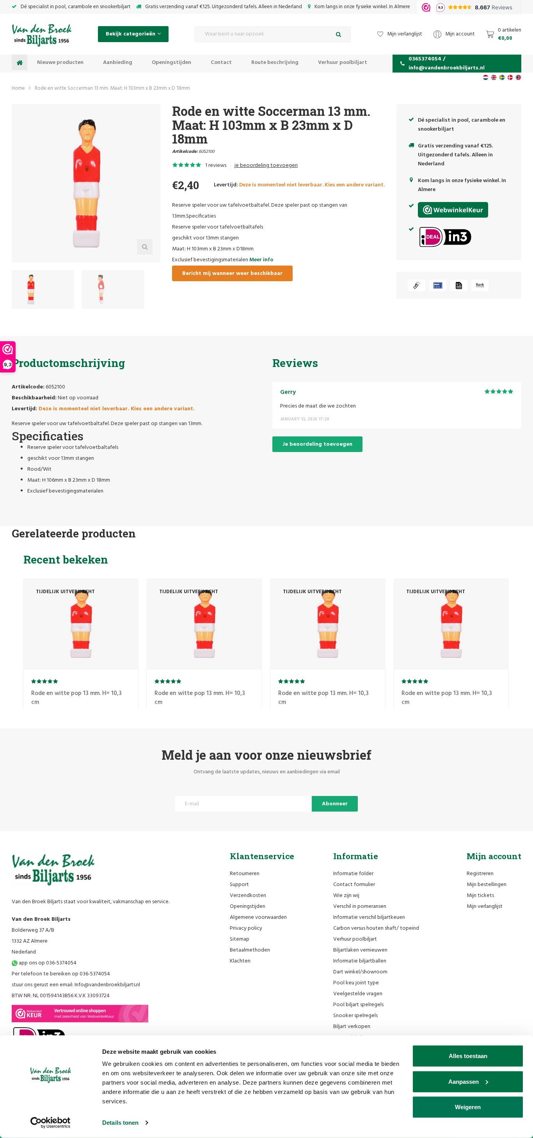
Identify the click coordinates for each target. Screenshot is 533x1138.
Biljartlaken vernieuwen (360, 950)
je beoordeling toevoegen (266, 165)
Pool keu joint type (356, 982)
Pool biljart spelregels (358, 1004)
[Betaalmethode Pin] (437, 285)
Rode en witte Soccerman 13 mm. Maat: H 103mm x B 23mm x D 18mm (112, 88)
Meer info (261, 259)
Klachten (240, 961)
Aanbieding (117, 62)
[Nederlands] (486, 77)
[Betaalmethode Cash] (416, 285)
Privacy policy (246, 928)
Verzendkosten (248, 895)
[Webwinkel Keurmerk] (80, 1014)
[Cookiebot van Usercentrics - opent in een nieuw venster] (50, 1123)
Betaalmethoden (250, 950)
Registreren (480, 873)
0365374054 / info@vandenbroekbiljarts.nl (447, 64)
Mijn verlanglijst (485, 906)
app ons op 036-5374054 (47, 963)
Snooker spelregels (355, 1015)
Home (18, 88)
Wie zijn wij (346, 895)
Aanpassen (463, 1081)
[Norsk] (518, 77)
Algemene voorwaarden (258, 917)
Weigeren (468, 1107)
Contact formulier (354, 884)
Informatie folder (353, 873)
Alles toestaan (468, 1056)
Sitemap (239, 939)
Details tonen (120, 1122)
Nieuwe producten (60, 62)
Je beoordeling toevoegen (317, 444)
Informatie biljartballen (359, 961)
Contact (221, 62)
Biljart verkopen (351, 1026)
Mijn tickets (480, 895)
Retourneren (244, 873)
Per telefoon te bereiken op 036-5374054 (61, 974)
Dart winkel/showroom (360, 972)
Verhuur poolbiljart (342, 62)
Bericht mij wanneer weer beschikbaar (232, 273)
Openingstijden (171, 62)
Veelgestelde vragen (357, 993)
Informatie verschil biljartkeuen (369, 917)
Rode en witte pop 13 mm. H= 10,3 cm (76, 698)
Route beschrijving (274, 62)
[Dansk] (510, 77)
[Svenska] (502, 77)
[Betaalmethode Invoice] (458, 285)
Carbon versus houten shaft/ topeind (376, 928)
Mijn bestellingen (486, 884)
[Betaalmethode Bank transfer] (480, 285)
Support (239, 884)
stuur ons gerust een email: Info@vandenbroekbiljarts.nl (76, 984)
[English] (494, 77)
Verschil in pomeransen (359, 906)
